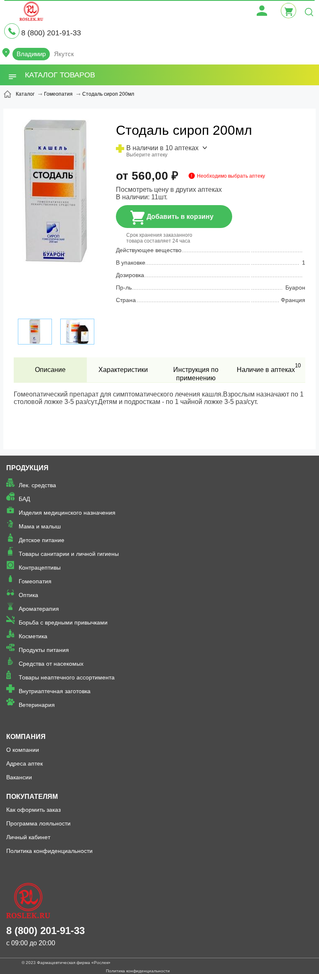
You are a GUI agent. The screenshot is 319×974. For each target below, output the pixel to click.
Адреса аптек (24, 763)
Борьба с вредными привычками (63, 622)
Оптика (28, 595)
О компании (22, 749)
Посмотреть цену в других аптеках (169, 189)
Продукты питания (44, 650)
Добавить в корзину (180, 216)
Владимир (31, 53)
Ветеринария (37, 704)
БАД (24, 499)
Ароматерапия (39, 608)
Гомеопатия (35, 581)
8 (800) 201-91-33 (51, 33)
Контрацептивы (40, 567)
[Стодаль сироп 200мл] (56, 210)
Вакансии (19, 777)
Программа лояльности (38, 823)
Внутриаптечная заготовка (55, 691)
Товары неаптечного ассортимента (67, 677)
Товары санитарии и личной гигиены (69, 553)
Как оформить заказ (33, 809)
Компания (26, 736)
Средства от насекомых (51, 663)
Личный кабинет (28, 837)
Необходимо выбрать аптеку (231, 176)
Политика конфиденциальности (49, 851)
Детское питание (41, 540)
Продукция (27, 467)
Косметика (33, 636)
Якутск (64, 53)
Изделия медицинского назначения (67, 512)
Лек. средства (37, 485)
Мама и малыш (40, 526)
